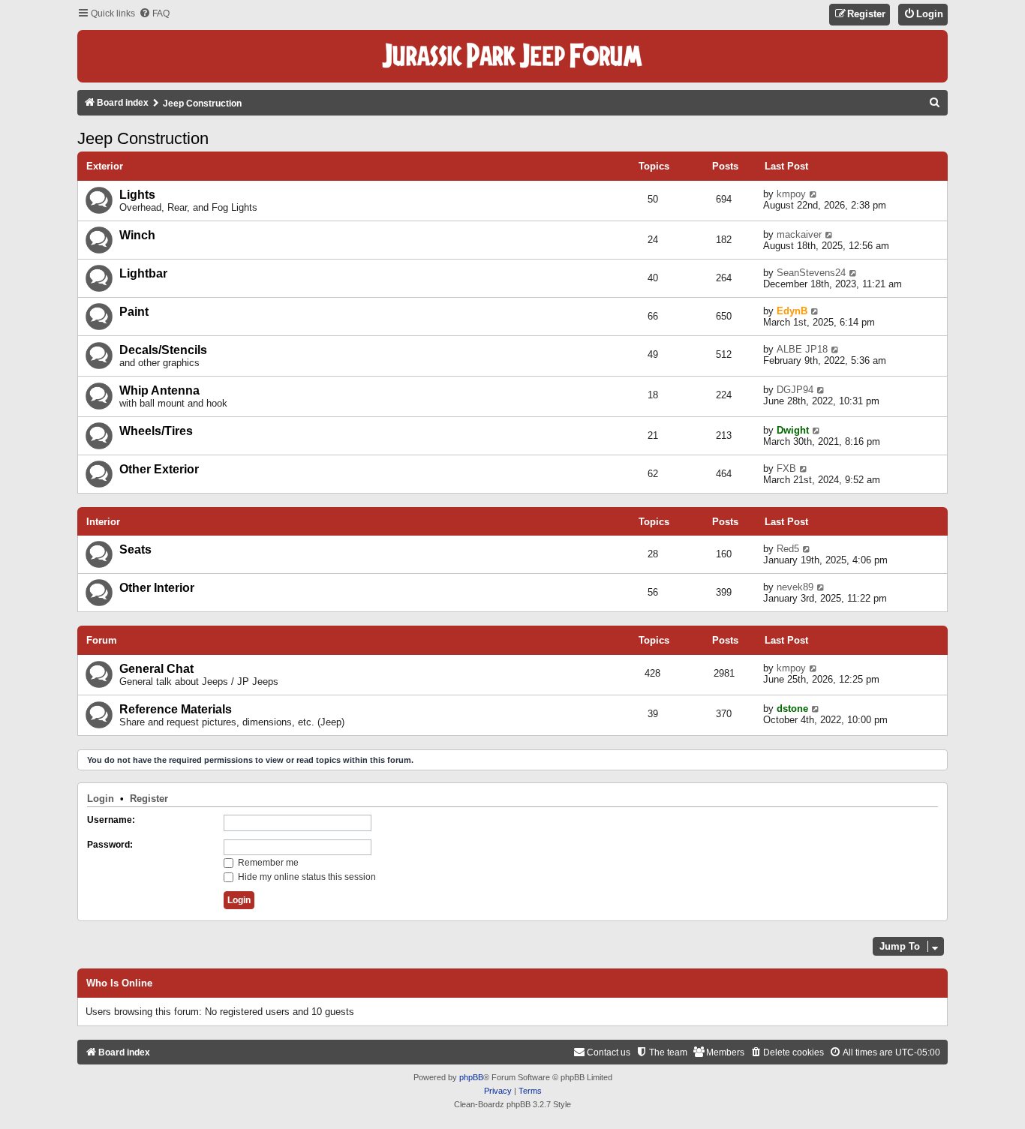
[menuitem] (154, 14)
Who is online (119, 983)
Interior (103, 521)
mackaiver (799, 234)
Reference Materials (175, 709)
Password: (110, 844)
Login (100, 798)
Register (149, 798)
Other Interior (156, 587)
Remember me (267, 862)
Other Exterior (159, 469)
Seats (135, 549)
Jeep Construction (143, 138)
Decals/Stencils (163, 350)
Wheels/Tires (156, 431)
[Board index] (512, 56)
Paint (134, 311)
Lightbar (143, 273)
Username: (111, 820)
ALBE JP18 (802, 349)
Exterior (104, 166)
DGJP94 (795, 389)
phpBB (471, 1077)
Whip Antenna (159, 390)
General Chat (156, 668)
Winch (137, 235)
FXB (786, 468)
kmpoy (791, 194)
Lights (137, 194)
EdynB (792, 311)
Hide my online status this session (306, 877)
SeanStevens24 (811, 272)
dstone (792, 708)
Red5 (788, 548)
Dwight (793, 430)
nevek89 (795, 587)
